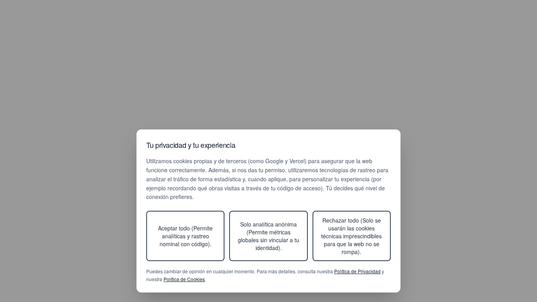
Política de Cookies (184, 279)
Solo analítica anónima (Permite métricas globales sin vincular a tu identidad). (268, 236)
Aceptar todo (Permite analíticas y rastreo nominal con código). (185, 236)
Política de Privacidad (357, 271)
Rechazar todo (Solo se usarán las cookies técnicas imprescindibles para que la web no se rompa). (351, 236)
